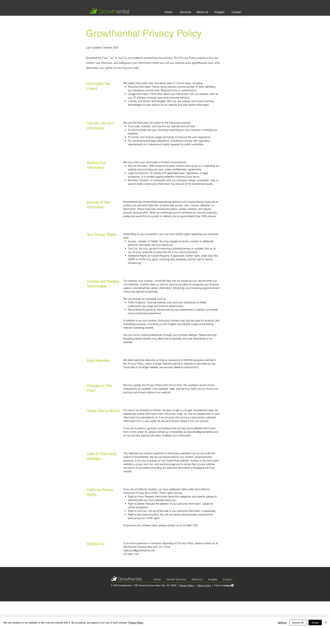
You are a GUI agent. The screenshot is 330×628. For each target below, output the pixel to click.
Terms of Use (204, 585)
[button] (185, 12)
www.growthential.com (199, 62)
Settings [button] (282, 622)
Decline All (298, 622)
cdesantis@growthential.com (202, 431)
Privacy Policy (187, 585)
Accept (315, 622)
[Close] (326, 622)
